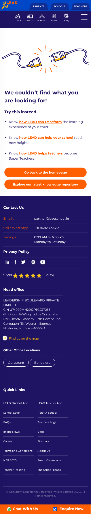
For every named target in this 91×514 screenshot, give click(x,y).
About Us (44, 450)
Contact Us (13, 207)
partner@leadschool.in (51, 219)
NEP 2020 (10, 460)
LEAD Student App (15, 403)
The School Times (49, 469)
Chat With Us (25, 509)
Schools (59, 6)
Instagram (33, 262)
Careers (18, 20)
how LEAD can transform (40, 122)
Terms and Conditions (17, 450)
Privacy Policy (16, 251)
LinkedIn (6, 262)
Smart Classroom (49, 460)
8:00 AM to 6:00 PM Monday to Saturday (50, 239)
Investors (30, 20)
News (54, 20)
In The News (11, 431)
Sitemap (43, 441)
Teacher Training (14, 469)
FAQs (7, 422)
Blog (66, 20)
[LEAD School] (9, 3)
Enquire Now (70, 509)
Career (7, 441)
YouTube (42, 262)
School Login (12, 412)
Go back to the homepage (45, 172)
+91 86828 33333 (46, 228)
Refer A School (47, 412)
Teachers (80, 6)
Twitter (24, 262)
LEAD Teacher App (50, 403)
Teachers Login (47, 422)
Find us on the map (24, 338)
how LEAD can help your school (46, 137)
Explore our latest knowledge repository (45, 184)
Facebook (15, 262)
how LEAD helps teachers (41, 153)
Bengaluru (42, 363)
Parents (38, 6)
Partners (42, 20)
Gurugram (16, 363)
